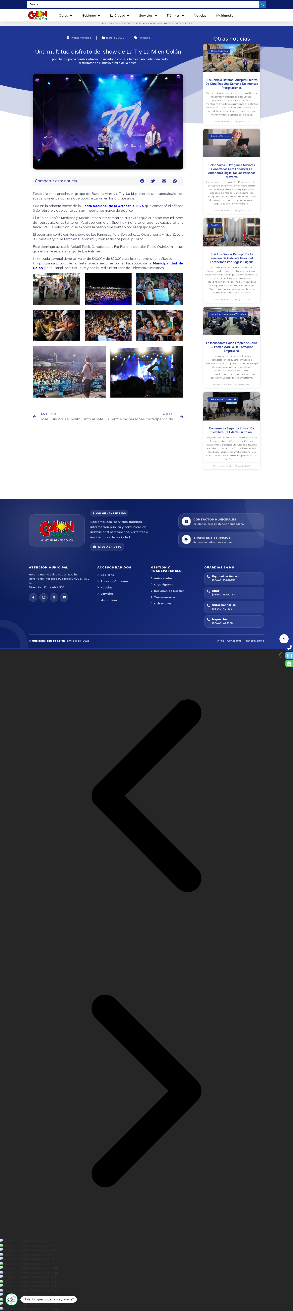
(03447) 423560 (222, 623)
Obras (63, 16)
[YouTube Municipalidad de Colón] (64, 597)
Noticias (200, 16)
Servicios (146, 16)
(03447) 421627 (222, 608)
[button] (142, 180)
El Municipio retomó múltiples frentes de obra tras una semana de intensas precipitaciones (231, 84)
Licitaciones (163, 603)
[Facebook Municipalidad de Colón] (33, 597)
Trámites (173, 16)
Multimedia (224, 16)
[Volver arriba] (284, 638)
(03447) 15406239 (223, 580)
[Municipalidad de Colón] (57, 530)
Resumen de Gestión (169, 590)
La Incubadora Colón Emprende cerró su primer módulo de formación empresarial (231, 347)
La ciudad (117, 16)
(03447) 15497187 (223, 594)
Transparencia (164, 597)
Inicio (220, 640)
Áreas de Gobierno (114, 581)
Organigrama (163, 584)
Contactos (234, 640)
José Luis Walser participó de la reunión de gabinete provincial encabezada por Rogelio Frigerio (232, 258)
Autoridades (163, 578)
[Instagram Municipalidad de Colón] (43, 597)
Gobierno (89, 16)
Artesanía (144, 37)
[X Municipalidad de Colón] (54, 597)
